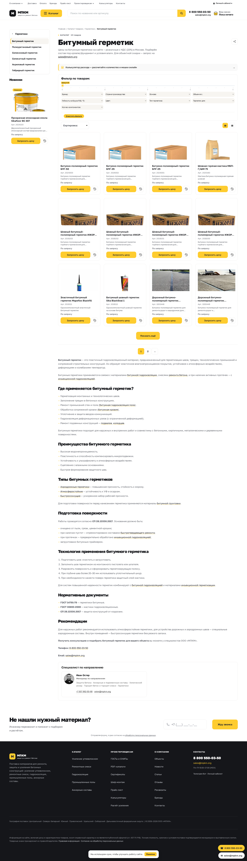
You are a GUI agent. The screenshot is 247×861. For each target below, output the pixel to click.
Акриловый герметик (23, 64)
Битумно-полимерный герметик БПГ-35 (124, 167)
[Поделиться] (234, 41)
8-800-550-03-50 (78, 648)
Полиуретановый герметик (27, 47)
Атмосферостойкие (71, 491)
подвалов (106, 423)
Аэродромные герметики (74, 486)
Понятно (150, 854)
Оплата (43, 3)
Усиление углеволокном (85, 758)
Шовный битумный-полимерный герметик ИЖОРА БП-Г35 (170, 234)
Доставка (32, 3)
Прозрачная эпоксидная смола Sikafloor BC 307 (29, 119)
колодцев (118, 423)
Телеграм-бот (199, 774)
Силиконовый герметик (25, 52)
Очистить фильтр (74, 116)
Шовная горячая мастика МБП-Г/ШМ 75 (216, 167)
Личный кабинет (223, 3)
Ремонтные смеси (81, 766)
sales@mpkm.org (203, 15)
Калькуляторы (106, 3)
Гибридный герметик (23, 70)
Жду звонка (225, 724)
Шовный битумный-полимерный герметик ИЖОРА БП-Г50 (124, 234)
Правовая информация (69, 841)
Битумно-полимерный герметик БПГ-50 (79, 167)
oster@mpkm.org (102, 691)
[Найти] (181, 13)
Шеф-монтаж (118, 782)
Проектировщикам (83, 3)
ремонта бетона (178, 375)
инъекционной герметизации (198, 585)
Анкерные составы (82, 790)
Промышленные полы (83, 782)
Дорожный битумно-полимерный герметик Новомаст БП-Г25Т (165, 300)
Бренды (53, 3)
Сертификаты (118, 774)
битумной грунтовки (169, 503)
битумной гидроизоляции (142, 375)
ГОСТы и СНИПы (119, 758)
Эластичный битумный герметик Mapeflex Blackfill (76, 299)
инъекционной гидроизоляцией (76, 378)
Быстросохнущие (70, 495)
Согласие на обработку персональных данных (102, 841)
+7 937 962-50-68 (84, 691)
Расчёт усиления (120, 805)
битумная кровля (108, 409)
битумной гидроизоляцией (147, 585)
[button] (45, 141)
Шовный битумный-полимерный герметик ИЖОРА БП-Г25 (215, 234)
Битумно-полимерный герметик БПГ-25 (170, 167)
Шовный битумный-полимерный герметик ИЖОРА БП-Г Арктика (78, 234)
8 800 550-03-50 (200, 11)
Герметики (21, 33)
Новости (159, 766)
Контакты (120, 3)
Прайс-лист (65, 3)
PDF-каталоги (118, 766)
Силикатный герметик (24, 58)
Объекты (159, 758)
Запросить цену (25, 141)
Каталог (76, 752)
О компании (14, 3)
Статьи (158, 774)
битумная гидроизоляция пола (117, 405)
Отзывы (159, 782)
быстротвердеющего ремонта (138, 532)
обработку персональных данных (140, 735)
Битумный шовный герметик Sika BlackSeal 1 (122, 299)
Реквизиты (160, 790)
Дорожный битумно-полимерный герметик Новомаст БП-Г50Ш (211, 300)
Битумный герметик (23, 41)
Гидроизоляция (80, 774)
